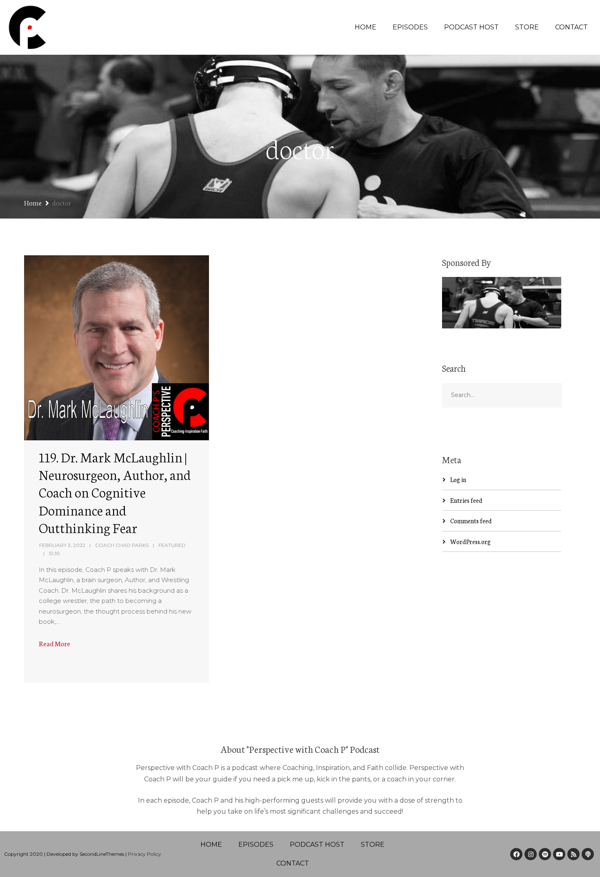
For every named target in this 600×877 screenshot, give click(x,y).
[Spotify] (545, 854)
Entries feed (466, 500)
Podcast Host (471, 27)
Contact (571, 27)
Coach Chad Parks (122, 545)
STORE (527, 27)
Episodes (410, 27)
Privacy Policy (144, 854)
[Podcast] (588, 854)
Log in (458, 479)
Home (365, 27)
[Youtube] (559, 854)
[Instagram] (530, 854)
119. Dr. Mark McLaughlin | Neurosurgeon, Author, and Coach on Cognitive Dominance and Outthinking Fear (115, 492)
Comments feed (471, 520)
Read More (54, 643)
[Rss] (573, 854)
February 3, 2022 (62, 545)
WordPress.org (470, 541)
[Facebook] (516, 854)
